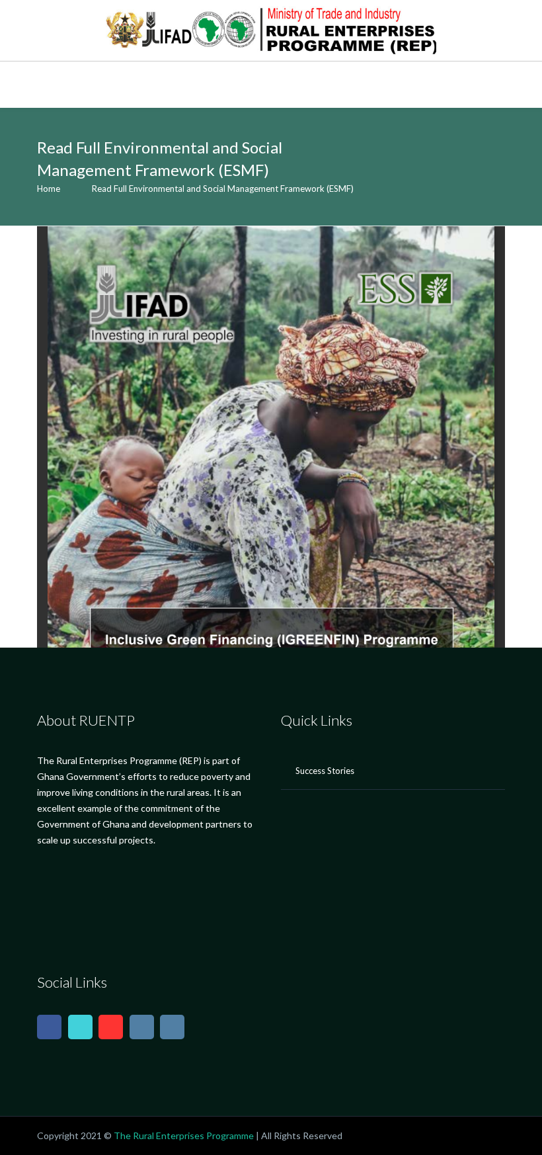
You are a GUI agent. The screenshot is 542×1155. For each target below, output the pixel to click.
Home (48, 188)
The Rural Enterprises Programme (184, 1135)
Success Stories (324, 770)
